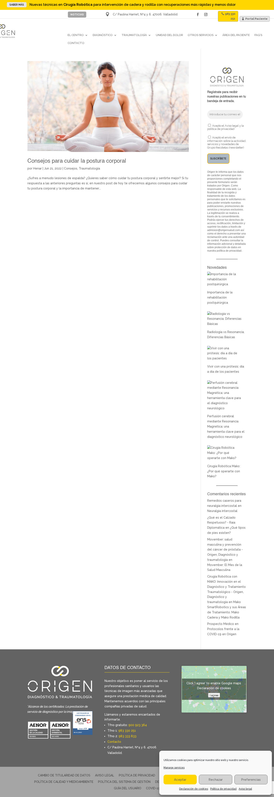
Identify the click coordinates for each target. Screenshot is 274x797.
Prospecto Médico (220, 624)
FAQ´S (258, 35)
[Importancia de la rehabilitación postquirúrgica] (224, 284)
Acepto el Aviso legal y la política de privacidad (225, 127)
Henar (37, 168)
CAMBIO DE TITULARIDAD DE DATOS (64, 775)
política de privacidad (229, 250)
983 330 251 (230, 16)
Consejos (70, 168)
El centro (76, 35)
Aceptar (180, 780)
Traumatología (134, 35)
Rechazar (215, 780)
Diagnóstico (103, 35)
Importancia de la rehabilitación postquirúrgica (219, 297)
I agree (214, 695)
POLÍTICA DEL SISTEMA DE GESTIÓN (124, 781)
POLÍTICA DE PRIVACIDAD (137, 775)
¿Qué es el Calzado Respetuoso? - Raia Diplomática (221, 523)
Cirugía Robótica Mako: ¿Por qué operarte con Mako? (223, 471)
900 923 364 (137, 725)
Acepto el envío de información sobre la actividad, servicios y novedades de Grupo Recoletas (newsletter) (226, 142)
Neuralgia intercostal (222, 511)
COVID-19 (153, 788)
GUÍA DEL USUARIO (127, 788)
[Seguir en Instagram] (206, 14)
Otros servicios (200, 35)
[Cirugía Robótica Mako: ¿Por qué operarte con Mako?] (224, 458)
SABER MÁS (16, 4)
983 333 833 (127, 736)
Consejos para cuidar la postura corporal (76, 161)
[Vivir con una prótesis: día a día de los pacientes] (224, 358)
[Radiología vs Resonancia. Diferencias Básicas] (224, 324)
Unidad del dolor (169, 35)
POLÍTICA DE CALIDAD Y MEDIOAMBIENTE (63, 781)
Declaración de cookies (193, 788)
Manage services (174, 767)
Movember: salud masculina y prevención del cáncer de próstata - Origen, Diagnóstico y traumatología (225, 549)
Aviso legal (245, 788)
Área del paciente (236, 35)
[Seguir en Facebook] (197, 14)
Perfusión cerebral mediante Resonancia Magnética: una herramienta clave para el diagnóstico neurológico (225, 426)
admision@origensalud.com (223, 230)
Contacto (76, 43)
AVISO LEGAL (104, 775)
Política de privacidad (223, 788)
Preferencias (251, 780)
